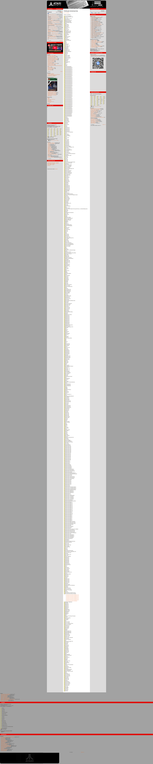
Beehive (66, 211)
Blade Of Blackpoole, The (69, 326)
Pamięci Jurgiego (50, 20)
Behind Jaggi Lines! (68, 219)
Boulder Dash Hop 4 (68, 483)
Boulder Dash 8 (67, 463)
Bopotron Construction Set (69, 437)
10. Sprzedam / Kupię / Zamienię (95, 46)
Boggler (66, 387)
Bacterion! (66, 33)
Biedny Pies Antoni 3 (68, 253)
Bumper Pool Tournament (69, 664)
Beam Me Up (67, 200)
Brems (66, 590)
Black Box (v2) (67, 297)
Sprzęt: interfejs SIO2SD (4, 700)
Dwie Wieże (49, 153)
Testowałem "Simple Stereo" (5, 743)
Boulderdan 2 (67, 540)
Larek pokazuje (50, 62)
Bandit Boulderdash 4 (68, 97)
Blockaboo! (67, 349)
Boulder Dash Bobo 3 (68, 467)
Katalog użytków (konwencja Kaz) (5, 704)
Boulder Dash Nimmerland (69, 524)
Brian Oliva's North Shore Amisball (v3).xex (72, 596)
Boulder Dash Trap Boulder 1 (69, 534)
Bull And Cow (67, 657)
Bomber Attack (67, 416)
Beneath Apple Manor (68, 224)
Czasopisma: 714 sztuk (51, 91)
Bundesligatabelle (68, 670)
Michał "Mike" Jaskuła (94, 111)
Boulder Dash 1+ (67, 460)
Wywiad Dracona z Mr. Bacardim (95, 109)
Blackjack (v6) (67, 320)
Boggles (66, 388)
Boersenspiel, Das (68, 385)
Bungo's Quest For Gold (69, 671)
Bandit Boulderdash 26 (68, 83)
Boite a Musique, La (68, 394)
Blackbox (66, 313)
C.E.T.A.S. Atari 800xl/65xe (95, 21)
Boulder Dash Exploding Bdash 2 (70, 472)
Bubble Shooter (67, 634)
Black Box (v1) (67, 296)
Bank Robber (67, 120)
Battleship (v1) (67, 185)
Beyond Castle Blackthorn (69, 243)
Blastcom (66, 329)
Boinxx (66, 393)
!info (98, 99)
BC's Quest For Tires (68, 18)
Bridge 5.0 (66, 608)
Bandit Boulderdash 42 (68, 100)
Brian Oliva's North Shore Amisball (70, 593)
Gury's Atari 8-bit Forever (51, 99)
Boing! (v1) (67, 391)
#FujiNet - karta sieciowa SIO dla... (96, 34)
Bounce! (66, 547)
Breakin (66, 577)
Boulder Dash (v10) (68, 446)
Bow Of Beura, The (68, 554)
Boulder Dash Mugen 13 (69, 505)
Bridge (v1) (66, 604)
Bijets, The (66, 267)
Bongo (66, 424)
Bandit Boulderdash (68, 66)
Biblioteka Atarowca (50, 77)
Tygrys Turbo (3, 742)
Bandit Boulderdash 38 (68, 95)
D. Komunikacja (4, 723)
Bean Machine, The (68, 203)
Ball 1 (66, 42)
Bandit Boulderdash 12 (68, 69)
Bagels (66, 35)
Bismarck (66, 288)
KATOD (92, 113)
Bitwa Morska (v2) (68, 291)
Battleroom (67, 183)
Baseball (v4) (67, 144)
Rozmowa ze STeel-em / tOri (52, 14)
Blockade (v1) (67, 350)
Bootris (66, 433)
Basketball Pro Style (68, 155)
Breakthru (66, 586)
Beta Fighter (67, 238)
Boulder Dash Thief (68, 533)
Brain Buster (67, 567)
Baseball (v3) (67, 143)
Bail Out (66, 38)
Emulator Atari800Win (51, 73)
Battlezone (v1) (67, 188)
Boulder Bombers (68, 444)
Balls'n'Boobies (67, 61)
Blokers (66, 363)
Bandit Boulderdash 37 (68, 94)
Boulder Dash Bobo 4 (68, 468)
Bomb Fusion (67, 399)
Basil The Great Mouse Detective (52, 154)
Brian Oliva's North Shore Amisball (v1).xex (72, 594)
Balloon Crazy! (67, 56)
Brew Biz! (66, 591)
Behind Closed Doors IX (69, 218)
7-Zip (55, 140)
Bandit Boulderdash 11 (68, 68)
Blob (66, 342)
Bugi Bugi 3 (67, 649)
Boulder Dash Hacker (68, 479)
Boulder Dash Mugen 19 (69, 511)
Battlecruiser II (67, 181)
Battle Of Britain (67, 167)
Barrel (66, 136)
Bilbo (66, 269)
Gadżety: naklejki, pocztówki (5, 697)
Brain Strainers (67, 568)
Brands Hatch (67, 571)
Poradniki (48, 54)
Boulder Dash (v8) (68, 458)
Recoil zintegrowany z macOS (52, 38)
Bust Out (66, 686)
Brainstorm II (67, 570)
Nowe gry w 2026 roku (51, 55)
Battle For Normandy (68, 164)
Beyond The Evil (67, 246)
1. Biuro (2, 708)
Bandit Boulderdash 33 (68, 90)
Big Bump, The (67, 260)
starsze (61, 71)
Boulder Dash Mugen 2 (68, 512)
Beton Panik (67, 240)
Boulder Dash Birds (68, 465)
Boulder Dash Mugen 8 (68, 519)
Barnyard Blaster (67, 135)
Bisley (66, 287)
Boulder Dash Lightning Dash (69, 495)
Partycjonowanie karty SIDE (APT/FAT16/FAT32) (55, 65)
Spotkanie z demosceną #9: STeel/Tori (53, 17)
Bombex (66, 419)
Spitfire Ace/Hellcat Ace (51, 150)
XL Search (49, 102)
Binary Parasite (67, 275)
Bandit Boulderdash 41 (68, 99)
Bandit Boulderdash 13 (68, 70)
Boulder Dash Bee (68, 464)
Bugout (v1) (67, 650)
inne (101, 99)
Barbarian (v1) (67, 127)
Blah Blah (66, 327)
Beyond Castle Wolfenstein (69, 244)
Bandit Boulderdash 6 (68, 113)
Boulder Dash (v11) (68, 447)
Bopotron (66, 436)
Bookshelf (66, 430)
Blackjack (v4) (67, 318)
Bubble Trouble (67, 635)
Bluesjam (66, 375)
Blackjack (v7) (67, 321)
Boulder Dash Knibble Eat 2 (69, 491)
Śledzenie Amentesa (94, 115)
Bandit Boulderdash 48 (68, 105)
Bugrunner (66, 652)
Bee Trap (66, 209)
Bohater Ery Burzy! (68, 389)
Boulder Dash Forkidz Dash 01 (70, 476)
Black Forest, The (68, 298)
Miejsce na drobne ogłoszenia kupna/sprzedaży (8, 699)
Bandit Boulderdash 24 (68, 81)
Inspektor (49, 156)
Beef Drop (66, 210)
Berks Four (66, 228)
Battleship (66, 184)
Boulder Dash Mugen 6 (68, 517)
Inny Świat (49, 155)
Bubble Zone (67, 636)
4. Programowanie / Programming (96, 42)
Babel (66, 23)
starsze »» (61, 40)
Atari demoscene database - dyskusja (52, 163)
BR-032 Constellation (68, 20)
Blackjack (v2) (67, 316)
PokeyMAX (92, 28)
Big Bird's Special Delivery (69, 258)
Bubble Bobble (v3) (68, 632)
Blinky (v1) (66, 336)
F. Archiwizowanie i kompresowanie (7, 726)
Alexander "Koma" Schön (94, 120)
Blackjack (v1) (67, 315)
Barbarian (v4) (67, 130)
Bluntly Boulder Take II (68, 376)
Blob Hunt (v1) (67, 343)
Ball (65, 41)
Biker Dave (66, 268)
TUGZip (57, 140)
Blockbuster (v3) (67, 357)
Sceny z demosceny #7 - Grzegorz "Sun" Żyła (54, 24)
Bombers (66, 418)
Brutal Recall (67, 627)
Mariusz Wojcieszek (94, 114)
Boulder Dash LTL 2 (68, 494)
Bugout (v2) (67, 651)
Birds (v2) (66, 283)
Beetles (66, 215)
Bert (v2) (66, 231)
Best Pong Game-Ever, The (69, 237)
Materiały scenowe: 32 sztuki (52, 92)
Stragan (1, 693)
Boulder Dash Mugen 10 (69, 502)
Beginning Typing (68, 217)
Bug (65, 640)
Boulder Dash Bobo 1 (68, 466)
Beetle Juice (67, 214)
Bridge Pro (66, 612)
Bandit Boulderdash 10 (68, 67)
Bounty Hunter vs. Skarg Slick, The (70, 551)
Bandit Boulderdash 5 (68, 107)
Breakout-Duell (67, 584)
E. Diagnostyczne (4, 725)
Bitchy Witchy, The (68, 289)
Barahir (66, 126)
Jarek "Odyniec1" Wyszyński (95, 121)
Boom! (66, 431)
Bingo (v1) (66, 276)
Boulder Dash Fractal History (69, 478)
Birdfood (66, 281)
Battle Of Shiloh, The (68, 172)
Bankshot (66, 122)
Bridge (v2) (66, 605)
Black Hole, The (67, 305)
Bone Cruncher (67, 422)
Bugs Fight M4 (67, 654)
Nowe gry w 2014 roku (51, 68)
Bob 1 (66, 377)
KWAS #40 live (50, 30)
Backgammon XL (67, 32)
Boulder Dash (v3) (68, 454)
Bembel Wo (67, 223)
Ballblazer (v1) (67, 49)
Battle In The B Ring (68, 165)
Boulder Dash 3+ (67, 462)
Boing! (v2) (67, 392)
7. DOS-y (2, 716)
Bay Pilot (66, 195)
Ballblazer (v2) (67, 50)
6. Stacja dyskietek (4, 715)
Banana (66, 64)
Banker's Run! (67, 121)
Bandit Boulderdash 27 (68, 84)
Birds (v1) (66, 282)
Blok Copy (66, 361)
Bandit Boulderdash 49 (68, 106)
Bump (66, 663)
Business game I (67, 683)
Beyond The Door (68, 245)
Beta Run (66, 239)
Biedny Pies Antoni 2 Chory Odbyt (70, 252)
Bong (66, 423)
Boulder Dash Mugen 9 (68, 520)
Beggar (66, 216)
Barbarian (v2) (67, 128)
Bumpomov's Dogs (68, 667)
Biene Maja (66, 254)
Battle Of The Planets (68, 173)
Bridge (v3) (66, 606)
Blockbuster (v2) (67, 356)
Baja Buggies (67, 39)
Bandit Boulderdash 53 (68, 111)
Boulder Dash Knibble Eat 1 (69, 490)
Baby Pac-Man (67, 27)
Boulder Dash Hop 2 (68, 481)
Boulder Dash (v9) (68, 459)
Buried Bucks (67, 681)
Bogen (66, 386)
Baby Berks (67, 24)
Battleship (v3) (67, 187)
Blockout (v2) (67, 359)
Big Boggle (67, 259)
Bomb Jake (67, 403)
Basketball (66, 154)
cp (104, 96)
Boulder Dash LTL (68, 493)
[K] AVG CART (93, 27)
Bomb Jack (67, 402)
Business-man (67, 684)
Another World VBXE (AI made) (95, 25)
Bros (66, 620)
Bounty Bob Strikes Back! (69, 550)
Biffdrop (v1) (67, 255)
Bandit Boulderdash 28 (68, 85)
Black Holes (67, 306)
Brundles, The (67, 625)
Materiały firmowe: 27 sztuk (52, 93)
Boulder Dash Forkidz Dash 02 (70, 477)
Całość (50, 140)
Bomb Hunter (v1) (68, 400)
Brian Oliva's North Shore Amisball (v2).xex (72, 595)
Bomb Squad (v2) (68, 406)
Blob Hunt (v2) (67, 344)
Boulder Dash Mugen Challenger (70, 521)
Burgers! (66, 680)
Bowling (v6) (67, 561)
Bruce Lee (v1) (67, 621)
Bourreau (66, 553)
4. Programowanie (4, 712)
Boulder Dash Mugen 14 (69, 506)
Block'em (66, 348)
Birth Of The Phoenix (68, 284)
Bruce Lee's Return (68, 624)
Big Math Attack (67, 262)
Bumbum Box (67, 662)
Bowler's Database (68, 556)
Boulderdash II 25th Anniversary (70, 541)
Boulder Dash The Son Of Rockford (70, 532)
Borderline (66, 438)
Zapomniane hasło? (93, 6)
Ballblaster (66, 48)
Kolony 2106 (49, 149)
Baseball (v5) (67, 145)
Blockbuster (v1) (67, 355)
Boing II (66, 390)
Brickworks (67, 603)
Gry (92, 12)
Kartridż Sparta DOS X (51, 57)
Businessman (67, 685)
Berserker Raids (67, 229)
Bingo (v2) (66, 277)
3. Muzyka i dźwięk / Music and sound (96, 41)
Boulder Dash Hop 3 (68, 482)
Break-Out (66, 576)
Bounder (66, 549)
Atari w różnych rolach (4, 749)
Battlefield (66, 182)
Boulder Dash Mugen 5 (68, 516)
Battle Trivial (67, 179)
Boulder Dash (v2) (68, 453)
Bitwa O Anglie (67, 292)
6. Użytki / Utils (93, 43)
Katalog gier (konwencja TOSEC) (52, 138)
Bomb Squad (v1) (68, 405)
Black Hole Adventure (68, 303)
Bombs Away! (67, 421)
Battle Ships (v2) (67, 175)
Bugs (66, 653)
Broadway (66, 619)
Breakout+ (66, 583)
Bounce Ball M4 (67, 546)
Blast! (66, 328)
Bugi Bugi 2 (67, 648)
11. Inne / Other (93, 47)
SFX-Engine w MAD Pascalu (52, 56)
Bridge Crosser (67, 610)
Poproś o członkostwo (100, 6)
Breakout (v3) (67, 580)
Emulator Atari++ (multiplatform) (52, 75)
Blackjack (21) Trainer (68, 314)
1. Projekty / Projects (94, 40)
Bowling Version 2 (68, 564)
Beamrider (66, 202)
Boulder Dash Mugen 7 (68, 518)
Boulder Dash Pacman (68, 527)
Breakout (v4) (67, 581)
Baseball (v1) (67, 141)
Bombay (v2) (67, 410)
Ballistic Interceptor (68, 51)
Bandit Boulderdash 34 (68, 91)
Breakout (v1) (67, 578)
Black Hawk (67, 301)
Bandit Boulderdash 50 (68, 108)
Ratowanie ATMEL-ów (4, 740)
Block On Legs (67, 347)
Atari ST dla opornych (51, 67)
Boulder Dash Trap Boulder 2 (69, 535)
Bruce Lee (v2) (67, 622)
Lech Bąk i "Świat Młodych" (95, 110)
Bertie (66, 232)
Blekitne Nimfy (67, 333)
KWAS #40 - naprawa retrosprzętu (53, 33)
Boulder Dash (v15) (68, 451)
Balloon (66, 54)
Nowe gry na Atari (93, 18)
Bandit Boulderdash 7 (68, 114)
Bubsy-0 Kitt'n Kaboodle (69, 637)
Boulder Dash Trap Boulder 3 (69, 536)
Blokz (66, 364)
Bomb (66, 395)
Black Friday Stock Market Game (70, 300)
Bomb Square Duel (68, 407)
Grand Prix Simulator (51, 157)
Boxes (66, 566)
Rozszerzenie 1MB (3, 744)
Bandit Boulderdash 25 (68, 82)
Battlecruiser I (67, 180)
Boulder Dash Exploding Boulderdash (71, 473)
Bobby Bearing (67, 378)
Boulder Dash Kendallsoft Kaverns (70, 489)
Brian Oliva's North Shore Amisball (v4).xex (72, 597)
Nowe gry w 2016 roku (51, 64)
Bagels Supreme (67, 36)
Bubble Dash (67, 633)
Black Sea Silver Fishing (69, 311)
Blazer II (66, 332)
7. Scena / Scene (93, 44)
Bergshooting (67, 227)
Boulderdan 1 (67, 539)
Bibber (66, 248)
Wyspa (49, 151)
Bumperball (67, 666)
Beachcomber (67, 199)
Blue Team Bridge (68, 372)
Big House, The (67, 261)
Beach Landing (67, 198)
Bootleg (66, 432)
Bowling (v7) (67, 562)
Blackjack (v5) (67, 319)
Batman (66, 158)
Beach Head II (67, 197)
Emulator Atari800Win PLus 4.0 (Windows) (54, 74)
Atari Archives (50, 100)
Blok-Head (66, 362)
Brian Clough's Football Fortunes (70, 592)
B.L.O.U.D (66, 17)
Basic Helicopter (67, 152)
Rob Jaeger (92, 118)
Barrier (66, 138)
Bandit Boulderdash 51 (68, 109)
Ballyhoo (66, 62)
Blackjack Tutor (67, 325)
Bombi (66, 420)
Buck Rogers (67, 638)
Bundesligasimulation (68, 669)
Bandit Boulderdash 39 (68, 96)
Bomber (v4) (67, 415)
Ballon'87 (66, 53)
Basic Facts (67, 151)
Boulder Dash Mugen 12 (69, 504)
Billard (66, 271)
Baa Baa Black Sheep (68, 22)
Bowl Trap (66, 555)
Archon (49, 152)
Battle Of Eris (67, 169)
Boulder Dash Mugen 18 (69, 510)
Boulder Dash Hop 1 (68, 480)
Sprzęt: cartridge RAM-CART (5, 698)
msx (101, 100)
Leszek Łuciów (93, 116)
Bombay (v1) (67, 409)
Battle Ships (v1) (67, 174)
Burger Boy (67, 677)
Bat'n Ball (66, 157)
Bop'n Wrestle (67, 435)
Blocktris (66, 360)
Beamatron (66, 201)
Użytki (95, 12)
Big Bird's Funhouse (68, 257)
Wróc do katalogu (66, 12)
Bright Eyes (67, 613)
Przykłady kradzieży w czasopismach (96, 24)
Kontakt (48, 103)
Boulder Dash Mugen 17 (69, 509)
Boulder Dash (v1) (68, 445)
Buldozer (66, 656)
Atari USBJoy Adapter (4, 695)
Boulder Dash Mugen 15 (69, 507)
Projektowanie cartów (4, 741)
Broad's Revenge (67, 617)
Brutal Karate (67, 626)
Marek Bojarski (93, 122)
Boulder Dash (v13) (68, 449)
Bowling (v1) (67, 557)
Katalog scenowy (93, 95)
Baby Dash (66, 26)
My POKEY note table (94, 35)
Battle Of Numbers (68, 171)
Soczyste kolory (3, 747)
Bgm (66, 247)
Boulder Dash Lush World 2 (69, 497)
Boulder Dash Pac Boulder (69, 526)
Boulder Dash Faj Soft (68, 474)
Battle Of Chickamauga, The (69, 168)
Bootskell (66, 434)
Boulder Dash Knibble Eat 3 (69, 492)
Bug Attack (67, 642)
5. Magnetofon (3, 713)
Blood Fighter (67, 365)
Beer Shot (66, 213)
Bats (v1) (66, 159)
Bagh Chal (66, 37)
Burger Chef (67, 678)
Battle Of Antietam (68, 166)
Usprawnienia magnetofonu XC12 (52, 58)
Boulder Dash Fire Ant (68, 475)
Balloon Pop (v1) (67, 57)
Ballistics (66, 52)
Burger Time (67, 679)
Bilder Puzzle (67, 270)
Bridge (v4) (66, 607)
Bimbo (66, 274)
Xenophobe (49, 147)
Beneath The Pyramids (68, 225)
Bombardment (67, 408)
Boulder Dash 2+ (67, 461)
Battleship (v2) (67, 186)
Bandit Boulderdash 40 (68, 98)
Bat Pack (66, 156)
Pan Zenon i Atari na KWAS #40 (52, 27)
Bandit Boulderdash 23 (68, 80)
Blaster (66, 330)
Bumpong (66, 668)
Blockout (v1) (67, 358)
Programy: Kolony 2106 (4, 696)
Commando (49, 146)
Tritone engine (50, 69)
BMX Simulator (67, 19)
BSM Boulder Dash (68, 21)
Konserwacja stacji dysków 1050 (52, 59)
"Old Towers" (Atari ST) (51, 142)
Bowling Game (67, 563)
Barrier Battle (67, 139)
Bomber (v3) (67, 414)
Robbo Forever (50, 148)
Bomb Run (66, 404)
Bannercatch (67, 124)
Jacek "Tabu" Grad (93, 119)
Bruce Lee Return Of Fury (69, 623)
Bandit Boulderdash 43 (68, 101)
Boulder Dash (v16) (68, 452)
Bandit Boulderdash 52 (68, 110)
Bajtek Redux (50, 95)
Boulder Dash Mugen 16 (69, 508)
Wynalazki (1, 736)
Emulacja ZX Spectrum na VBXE (52, 63)
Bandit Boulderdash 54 (68, 112)
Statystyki (48, 165)
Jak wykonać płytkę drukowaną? (5, 746)
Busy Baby (66, 687)
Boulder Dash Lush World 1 (69, 496)
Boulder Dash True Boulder (69, 537)
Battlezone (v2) (67, 189)
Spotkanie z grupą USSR (51, 31)
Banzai (66, 125)
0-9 (49, 128)
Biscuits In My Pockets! (68, 286)
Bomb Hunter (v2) (68, 401)
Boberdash (66, 379)
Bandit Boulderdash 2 (68, 76)
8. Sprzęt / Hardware (94, 45)
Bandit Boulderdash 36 (68, 93)
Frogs (49, 144)
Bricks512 (66, 602)
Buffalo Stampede (68, 639)
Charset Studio (93, 31)
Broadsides (67, 618)
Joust (48, 145)
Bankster (66, 123)
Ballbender (66, 47)
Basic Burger (67, 150)
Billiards (66, 272)
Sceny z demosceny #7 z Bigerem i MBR (54, 34)
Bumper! (66, 665)
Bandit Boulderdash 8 (68, 115)
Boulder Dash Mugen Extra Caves (70, 522)
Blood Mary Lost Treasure (69, 366)
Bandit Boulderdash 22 (68, 79)
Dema (99, 12)
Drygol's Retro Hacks (51, 101)
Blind (66, 335)
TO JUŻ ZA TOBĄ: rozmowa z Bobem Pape (97, 117)
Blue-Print (66, 374)
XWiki (48, 98)
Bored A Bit (67, 439)
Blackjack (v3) (67, 317)
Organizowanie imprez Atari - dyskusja (53, 162)
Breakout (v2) (67, 579)
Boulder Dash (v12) (68, 448)
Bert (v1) (66, 230)
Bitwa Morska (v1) (68, 290)
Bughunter (66, 646)
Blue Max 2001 (67, 370)
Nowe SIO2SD (3, 739)
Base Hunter (67, 140)
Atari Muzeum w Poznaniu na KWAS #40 (54, 22)
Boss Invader (67, 443)
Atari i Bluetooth (3, 737)
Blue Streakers (67, 371)
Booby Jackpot (67, 429)
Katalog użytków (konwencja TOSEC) (6, 730)
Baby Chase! (67, 25)
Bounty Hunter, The (68, 552)
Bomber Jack (67, 417)
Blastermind (67, 331)
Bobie (66, 380)
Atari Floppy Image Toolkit (51, 36)
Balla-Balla (66, 46)
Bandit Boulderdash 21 (68, 78)
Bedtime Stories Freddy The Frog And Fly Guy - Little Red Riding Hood (76, 208)
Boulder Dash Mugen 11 (68, 503)
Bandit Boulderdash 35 (68, 92)
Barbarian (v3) (67, 129)
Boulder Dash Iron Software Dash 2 (70, 487)
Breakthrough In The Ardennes (70, 585)
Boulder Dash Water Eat (68, 538)
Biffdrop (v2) (67, 256)
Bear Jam (66, 204)
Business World (67, 682)
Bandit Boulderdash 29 (68, 86)
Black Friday (67, 299)
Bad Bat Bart (67, 34)
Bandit (66, 65)
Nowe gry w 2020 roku (51, 60)
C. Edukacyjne (3, 722)
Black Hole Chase (68, 304)
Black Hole (66, 302)
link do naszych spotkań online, (95, 55)
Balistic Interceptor (68, 40)
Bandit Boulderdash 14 (68, 71)
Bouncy (66, 548)
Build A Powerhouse (68, 655)
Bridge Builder (67, 609)
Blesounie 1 (67, 334)
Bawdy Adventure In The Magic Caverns (71, 194)
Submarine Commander (51, 143)
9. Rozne (2, 719)
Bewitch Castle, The (68, 242)
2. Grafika (3, 709)
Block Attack (67, 345)
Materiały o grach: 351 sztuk (52, 94)
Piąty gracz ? (93, 37)
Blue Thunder (67, 373)
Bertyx (66, 233)
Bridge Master (67, 611)
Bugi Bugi (66, 647)
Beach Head (67, 196)
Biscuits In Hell (67, 285)
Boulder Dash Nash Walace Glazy (70, 523)
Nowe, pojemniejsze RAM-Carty (5, 694)
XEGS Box (2, 748)
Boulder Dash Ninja (68, 525)
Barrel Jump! (67, 137)
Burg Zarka (66, 676)
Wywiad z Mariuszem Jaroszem (95, 108)
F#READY (92, 112)
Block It (66, 346)
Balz (65, 63)
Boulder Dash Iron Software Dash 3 (70, 488)
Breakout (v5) (67, 582)
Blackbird (66, 312)
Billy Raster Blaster (68, 273)
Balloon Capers (67, 55)
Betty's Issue (67, 241)
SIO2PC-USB (3, 738)
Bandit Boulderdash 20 (68, 77)
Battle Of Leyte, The (68, 170)
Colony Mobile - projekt (50, 164)
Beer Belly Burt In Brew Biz (69, 212)
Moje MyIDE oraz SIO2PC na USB (6, 745)
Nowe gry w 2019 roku (51, 61)
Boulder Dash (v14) (68, 450)
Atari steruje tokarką (4, 750)
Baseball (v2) (67, 142)
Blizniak (66, 341)
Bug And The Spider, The (69, 641)
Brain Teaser (67, 569)
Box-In (66, 565)
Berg (66, 226)
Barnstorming (67, 134)
